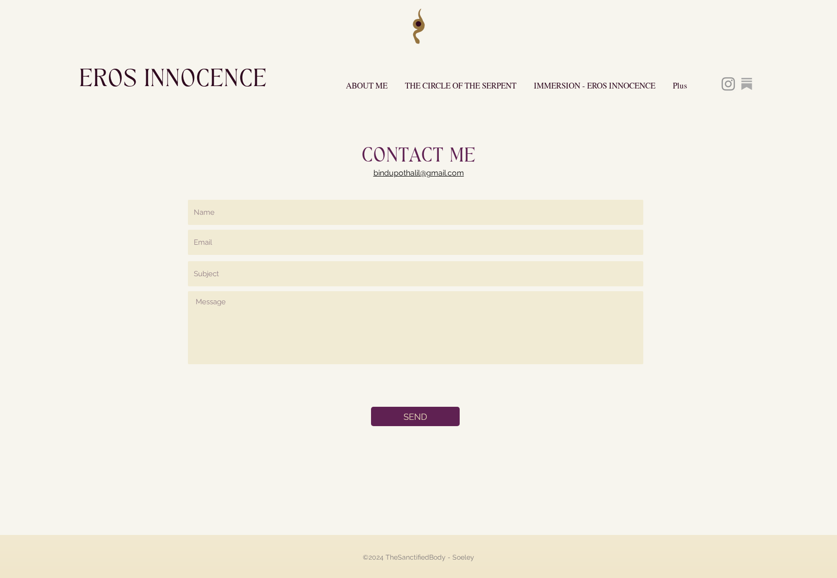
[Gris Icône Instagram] (728, 84)
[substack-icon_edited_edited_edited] (747, 84)
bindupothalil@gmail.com (418, 173)
